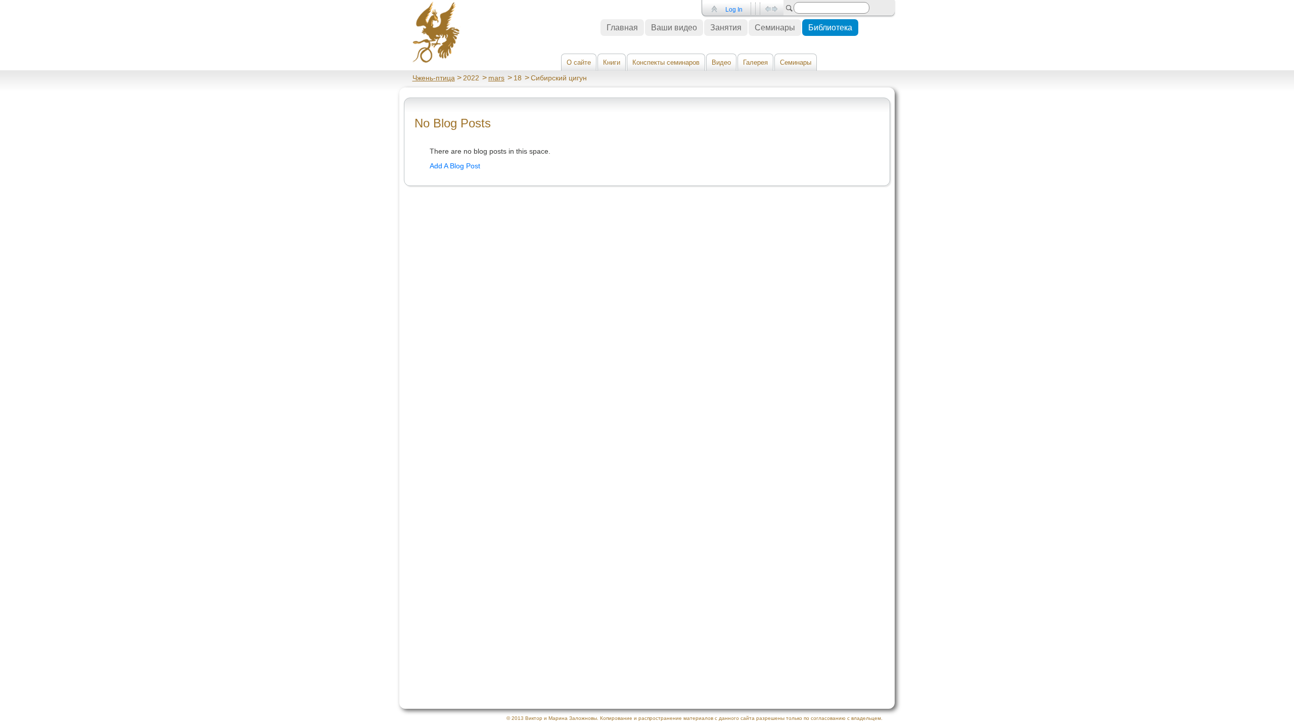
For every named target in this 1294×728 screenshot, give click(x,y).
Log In (734, 9)
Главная (622, 27)
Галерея (755, 62)
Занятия (726, 27)
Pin (713, 9)
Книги (611, 62)
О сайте (579, 62)
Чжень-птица (433, 78)
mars (496, 78)
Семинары (795, 62)
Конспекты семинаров (666, 62)
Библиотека (830, 27)
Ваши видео (674, 27)
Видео (721, 62)
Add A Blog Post (455, 166)
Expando (771, 9)
